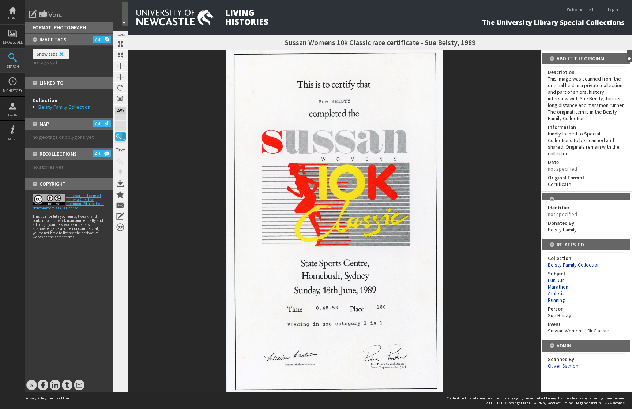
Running (556, 300)
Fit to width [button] (120, 65)
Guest (589, 9)
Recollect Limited (560, 403)
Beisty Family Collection (64, 107)
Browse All (13, 42)
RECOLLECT (494, 403)
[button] (120, 136)
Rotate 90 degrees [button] (120, 87)
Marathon (558, 286)
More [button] (12, 139)
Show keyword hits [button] (120, 161)
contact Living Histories (552, 398)
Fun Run (556, 280)
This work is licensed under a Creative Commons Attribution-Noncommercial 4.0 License (68, 202)
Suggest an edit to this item (33, 14)
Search (13, 66)
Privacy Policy (35, 398)
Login (13, 114)
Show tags (47, 54)
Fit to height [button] (120, 76)
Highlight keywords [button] (120, 172)
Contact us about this (120, 205)
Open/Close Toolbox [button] (125, 14)
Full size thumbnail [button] (120, 43)
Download (120, 183)
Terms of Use (59, 398)
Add (99, 39)
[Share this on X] (31, 381)
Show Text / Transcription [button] (120, 150)
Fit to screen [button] (120, 54)
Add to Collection (120, 194)
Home (13, 18)
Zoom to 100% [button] (120, 98)
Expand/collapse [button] (629, 56)
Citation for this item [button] (120, 227)
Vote (51, 14)
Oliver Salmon (563, 365)
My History (12, 90)
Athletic (556, 293)
